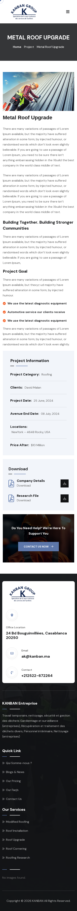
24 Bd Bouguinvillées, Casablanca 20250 (36, 635)
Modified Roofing (17, 822)
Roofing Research (18, 858)
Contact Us (14, 799)
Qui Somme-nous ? (19, 763)
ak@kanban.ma (35, 656)
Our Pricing (13, 781)
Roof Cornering (16, 849)
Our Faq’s (12, 790)
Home (17, 47)
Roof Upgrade (15, 840)
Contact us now (36, 546)
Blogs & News (15, 772)
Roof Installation (17, 831)
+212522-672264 (37, 675)
